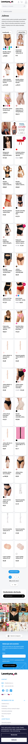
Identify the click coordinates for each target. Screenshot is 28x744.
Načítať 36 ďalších (14, 571)
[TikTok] (10, 690)
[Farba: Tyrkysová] (5, 49)
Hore (15, 584)
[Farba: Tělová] (5, 149)
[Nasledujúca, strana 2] (14, 577)
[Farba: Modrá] (4, 49)
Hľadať (24, 6)
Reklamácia (4, 706)
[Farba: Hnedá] (16, 266)
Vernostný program (6, 713)
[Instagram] (6, 690)
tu (19, 731)
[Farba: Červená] (9, 106)
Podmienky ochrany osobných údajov (11, 708)
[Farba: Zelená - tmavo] (9, 49)
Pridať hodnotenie (8, 596)
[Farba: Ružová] (7, 47)
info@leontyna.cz (9, 683)
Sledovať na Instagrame (15, 636)
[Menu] (26, 2)
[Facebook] (3, 690)
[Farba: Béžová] (18, 47)
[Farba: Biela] (4, 47)
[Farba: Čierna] (5, 47)
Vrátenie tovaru (5, 703)
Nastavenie (14, 735)
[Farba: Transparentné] (16, 497)
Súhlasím (14, 740)
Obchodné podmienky (7, 711)
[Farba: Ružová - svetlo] (7, 49)
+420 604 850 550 (9, 686)
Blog (3, 716)
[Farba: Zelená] (9, 47)
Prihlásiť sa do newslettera (9, 665)
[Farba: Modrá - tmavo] (11, 47)
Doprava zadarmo (6, 725)
